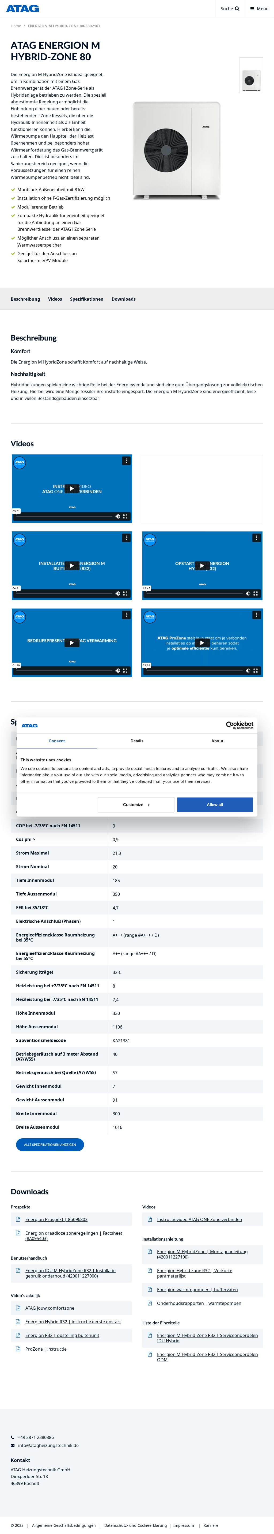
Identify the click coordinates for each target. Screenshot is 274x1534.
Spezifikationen (87, 299)
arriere (212, 1525)
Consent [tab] (57, 741)
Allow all (215, 804)
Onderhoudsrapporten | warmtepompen (199, 1303)
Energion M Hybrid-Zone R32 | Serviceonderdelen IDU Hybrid (207, 1338)
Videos (55, 299)
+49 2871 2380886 (36, 1437)
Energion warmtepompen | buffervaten (197, 1290)
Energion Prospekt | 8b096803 (56, 1219)
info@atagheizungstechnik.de (48, 1445)
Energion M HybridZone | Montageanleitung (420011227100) (202, 1254)
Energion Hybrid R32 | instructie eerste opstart (73, 1322)
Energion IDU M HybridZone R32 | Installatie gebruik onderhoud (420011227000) (70, 1273)
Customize (133, 804)
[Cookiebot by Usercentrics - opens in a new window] (230, 725)
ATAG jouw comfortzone (49, 1308)
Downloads (124, 299)
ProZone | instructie (46, 1349)
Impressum (183, 1525)
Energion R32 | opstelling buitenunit (62, 1335)
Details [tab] (137, 741)
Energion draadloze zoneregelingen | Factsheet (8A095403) (73, 1235)
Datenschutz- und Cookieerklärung (135, 1525)
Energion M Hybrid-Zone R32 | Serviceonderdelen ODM (207, 1357)
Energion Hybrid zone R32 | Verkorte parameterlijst (194, 1273)
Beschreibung (25, 299)
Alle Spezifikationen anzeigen (50, 1144)
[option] (175, 124)
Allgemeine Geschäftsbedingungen (64, 1525)
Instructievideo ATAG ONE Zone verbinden (199, 1219)
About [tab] (217, 741)
